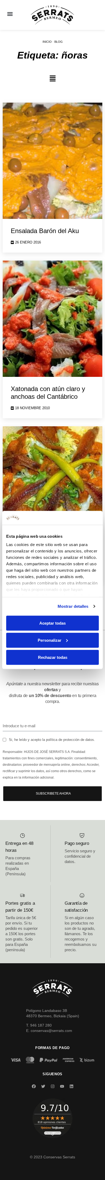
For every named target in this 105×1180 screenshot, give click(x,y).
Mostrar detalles (73, 606)
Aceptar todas (52, 623)
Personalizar (49, 640)
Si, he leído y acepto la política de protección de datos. (52, 739)
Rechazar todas (52, 657)
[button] (9, 13)
